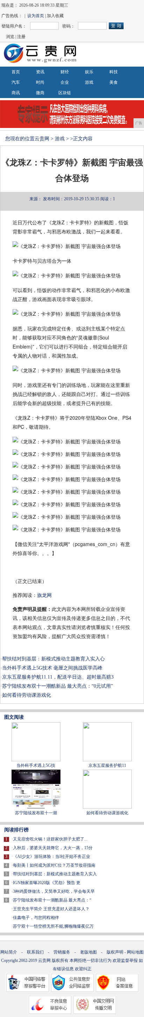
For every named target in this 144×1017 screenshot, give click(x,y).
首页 (16, 71)
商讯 (16, 92)
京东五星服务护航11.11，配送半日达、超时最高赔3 (58, 677)
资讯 (40, 71)
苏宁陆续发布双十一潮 (36, 812)
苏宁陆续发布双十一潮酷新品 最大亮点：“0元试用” (57, 686)
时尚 (40, 82)
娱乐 (89, 71)
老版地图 (88, 952)
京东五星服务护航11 (107, 765)
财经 (64, 71)
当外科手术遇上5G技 (35, 765)
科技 (113, 71)
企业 (64, 82)
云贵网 (42, 138)
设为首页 (35, 15)
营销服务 (61, 952)
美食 (113, 82)
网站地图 (135, 952)
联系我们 (35, 952)
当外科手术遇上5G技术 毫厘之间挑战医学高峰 (52, 668)
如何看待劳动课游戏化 (26, 695)
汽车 (16, 82)
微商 (40, 92)
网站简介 (8, 952)
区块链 (64, 92)
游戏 (89, 82)
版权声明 (115, 952)
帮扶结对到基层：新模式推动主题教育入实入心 (53, 658)
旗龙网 (44, 595)
